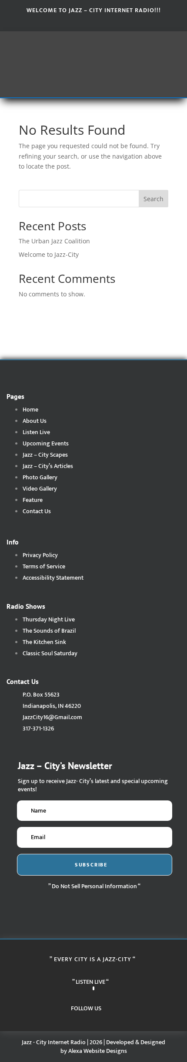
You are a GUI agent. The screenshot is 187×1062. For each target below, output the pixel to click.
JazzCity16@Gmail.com (52, 717)
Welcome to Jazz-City (49, 254)
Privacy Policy (40, 555)
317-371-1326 (38, 728)
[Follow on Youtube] (111, 22)
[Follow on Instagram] (93, 22)
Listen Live (36, 432)
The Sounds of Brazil (49, 631)
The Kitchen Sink (44, 642)
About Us (35, 421)
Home (30, 410)
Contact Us (37, 511)
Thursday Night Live (49, 619)
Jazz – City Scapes (45, 455)
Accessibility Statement (53, 578)
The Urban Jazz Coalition (54, 241)
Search (154, 199)
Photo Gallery (40, 477)
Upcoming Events (46, 443)
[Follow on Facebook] (76, 22)
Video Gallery (40, 489)
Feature (33, 500)
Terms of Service (44, 566)
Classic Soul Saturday (50, 653)
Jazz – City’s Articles (48, 466)
